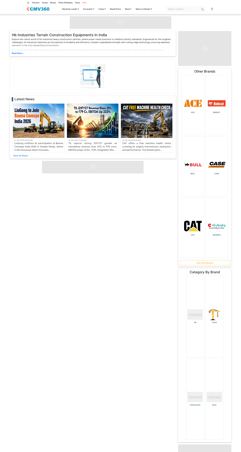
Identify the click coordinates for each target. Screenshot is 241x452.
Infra (84, 2)
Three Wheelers (65, 2)
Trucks (45, 2)
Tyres (77, 2)
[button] (212, 9)
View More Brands (204, 263)
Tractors (35, 2)
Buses (53, 2)
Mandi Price (115, 9)
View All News (20, 155)
